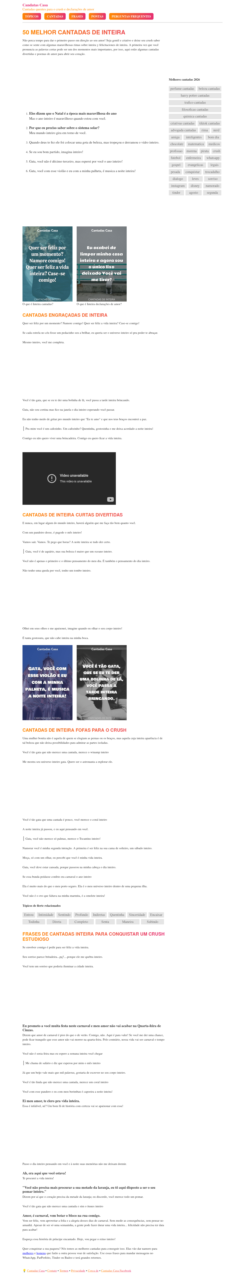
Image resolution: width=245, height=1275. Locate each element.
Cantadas (55, 16)
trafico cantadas (195, 102)
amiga (175, 137)
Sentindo (64, 915)
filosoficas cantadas (195, 109)
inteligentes (194, 137)
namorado (212, 186)
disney (195, 186)
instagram (178, 186)
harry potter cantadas (195, 95)
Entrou (29, 915)
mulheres (28, 1253)
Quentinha (117, 915)
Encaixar (156, 915)
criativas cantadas (182, 123)
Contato (52, 1270)
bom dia (213, 137)
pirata (205, 151)
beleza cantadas (209, 89)
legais (214, 165)
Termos (64, 1270)
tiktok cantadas (209, 123)
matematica (196, 144)
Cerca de (93, 1270)
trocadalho (212, 172)
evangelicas (195, 165)
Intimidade (45, 915)
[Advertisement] (93, 84)
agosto (193, 193)
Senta (105, 922)
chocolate (176, 144)
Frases (77, 16)
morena (191, 151)
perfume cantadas (182, 89)
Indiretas (99, 915)
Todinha (33, 922)
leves (195, 179)
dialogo (178, 179)
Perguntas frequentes (131, 16)
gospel (176, 165)
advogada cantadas (183, 130)
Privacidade (78, 1270)
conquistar (193, 172)
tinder (176, 193)
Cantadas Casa (36, 1270)
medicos (214, 144)
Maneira (128, 922)
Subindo (152, 922)
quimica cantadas (195, 116)
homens (41, 1253)
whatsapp (212, 158)
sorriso (213, 179)
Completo (81, 922)
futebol (175, 158)
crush (216, 151)
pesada (175, 172)
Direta (56, 922)
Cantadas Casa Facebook (116, 1270)
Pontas (97, 16)
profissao (176, 151)
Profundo (81, 915)
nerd (216, 130)
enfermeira (193, 158)
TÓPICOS (31, 16)
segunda (212, 193)
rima (205, 130)
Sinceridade (137, 915)
